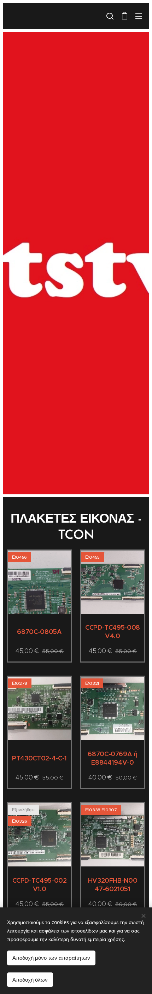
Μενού (138, 16)
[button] (110, 16)
